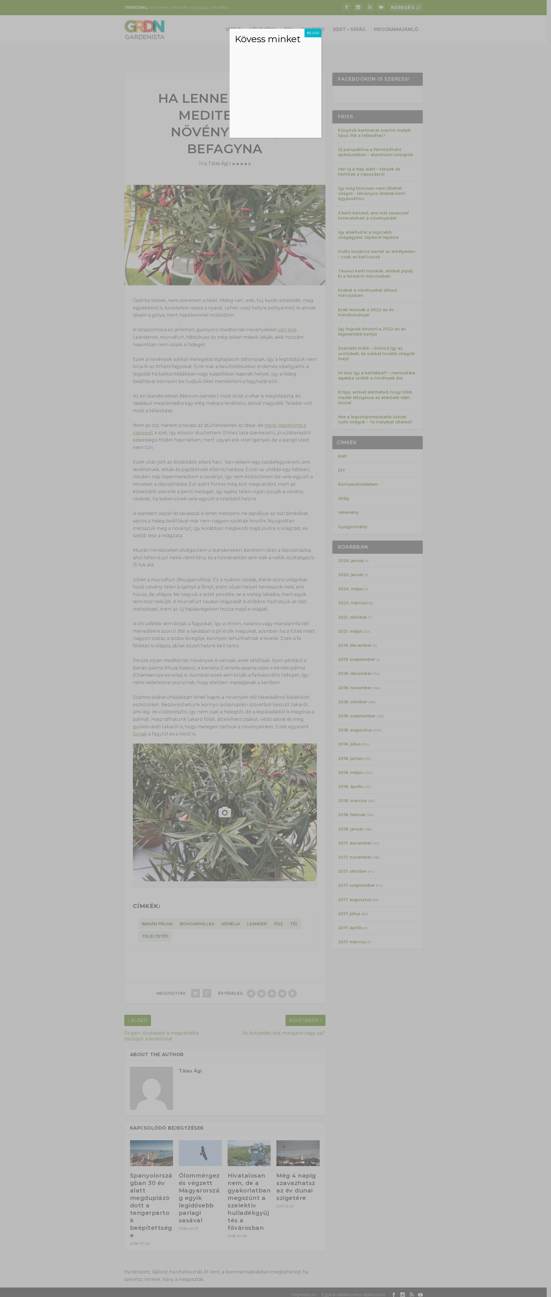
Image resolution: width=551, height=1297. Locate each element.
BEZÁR (313, 33)
